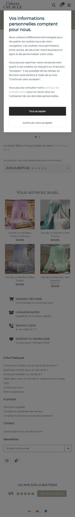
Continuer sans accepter (37, 122)
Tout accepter (37, 111)
